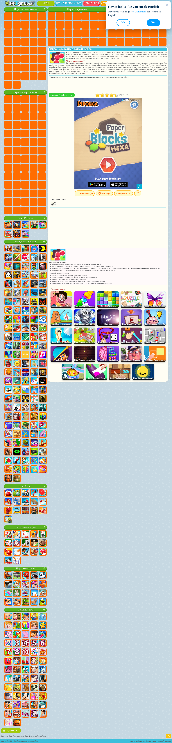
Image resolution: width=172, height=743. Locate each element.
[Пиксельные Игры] (8, 319)
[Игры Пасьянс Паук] (43, 534)
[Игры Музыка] (43, 355)
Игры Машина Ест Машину (8, 50)
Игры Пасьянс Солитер (112, 33)
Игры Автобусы (42, 50)
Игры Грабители (42, 42)
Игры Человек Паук (33, 133)
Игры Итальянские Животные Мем (17, 210)
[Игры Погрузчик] (17, 275)
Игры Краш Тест (33, 76)
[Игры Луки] (25, 275)
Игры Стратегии (25, 16)
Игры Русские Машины (25, 50)
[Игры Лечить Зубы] (17, 714)
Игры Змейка (120, 42)
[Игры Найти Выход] (17, 266)
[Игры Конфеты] (17, 634)
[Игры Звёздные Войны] (25, 337)
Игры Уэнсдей (17, 185)
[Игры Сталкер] (25, 399)
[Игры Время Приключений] (25, 678)
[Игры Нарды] (8, 552)
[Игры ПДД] (34, 266)
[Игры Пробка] (17, 469)
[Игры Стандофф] (8, 452)
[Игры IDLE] (25, 461)
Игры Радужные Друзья (8, 176)
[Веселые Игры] (17, 723)
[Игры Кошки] (17, 602)
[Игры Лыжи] (17, 502)
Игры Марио (25, 133)
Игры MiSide (33, 202)
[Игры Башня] (43, 390)
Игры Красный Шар (25, 108)
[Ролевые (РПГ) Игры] (8, 257)
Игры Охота (33, 59)
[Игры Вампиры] (17, 416)
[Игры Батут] (17, 511)
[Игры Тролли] (8, 670)
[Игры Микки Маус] (25, 696)
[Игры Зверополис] (17, 670)
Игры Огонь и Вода (68, 16)
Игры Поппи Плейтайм (33, 210)
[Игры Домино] (17, 543)
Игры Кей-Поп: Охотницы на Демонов (42, 210)
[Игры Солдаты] (25, 328)
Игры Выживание (33, 42)
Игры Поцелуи (94, 25)
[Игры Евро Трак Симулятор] (25, 363)
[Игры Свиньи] (17, 575)
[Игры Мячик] (8, 372)
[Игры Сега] (17, 337)
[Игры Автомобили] (17, 249)
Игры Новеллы (60, 33)
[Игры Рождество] (17, 625)
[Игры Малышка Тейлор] (17, 661)
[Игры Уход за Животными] (25, 584)
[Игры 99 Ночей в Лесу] (17, 225)
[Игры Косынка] (34, 534)
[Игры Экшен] (8, 249)
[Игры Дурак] (8, 534)
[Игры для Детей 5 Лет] (34, 643)
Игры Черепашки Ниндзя (25, 142)
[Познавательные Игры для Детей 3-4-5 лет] (34, 617)
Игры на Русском (120, 33)
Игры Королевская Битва (8, 25)
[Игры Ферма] (34, 337)
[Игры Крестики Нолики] (17, 561)
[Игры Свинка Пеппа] (25, 634)
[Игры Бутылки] (17, 461)
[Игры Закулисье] (43, 399)
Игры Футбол (17, 16)
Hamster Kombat (17, 193)
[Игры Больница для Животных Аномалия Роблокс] (17, 234)
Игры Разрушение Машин (8, 85)
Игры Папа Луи (102, 25)
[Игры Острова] (25, 425)
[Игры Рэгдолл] (25, 434)
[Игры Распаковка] (43, 469)
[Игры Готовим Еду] (34, 705)
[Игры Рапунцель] (34, 625)
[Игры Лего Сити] (43, 293)
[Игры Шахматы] (34, 543)
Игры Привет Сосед (33, 168)
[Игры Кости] (43, 552)
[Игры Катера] (17, 328)
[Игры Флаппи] (8, 390)
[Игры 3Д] (43, 319)
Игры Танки (33, 16)
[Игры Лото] (34, 552)
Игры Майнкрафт (17, 25)
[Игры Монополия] (8, 561)
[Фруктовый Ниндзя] (17, 257)
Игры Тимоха (17, 202)
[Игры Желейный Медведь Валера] (8, 661)
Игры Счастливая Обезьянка (42, 142)
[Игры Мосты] (43, 443)
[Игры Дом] (25, 705)
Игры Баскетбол (154, 42)
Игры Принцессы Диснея (102, 33)
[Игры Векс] (17, 408)
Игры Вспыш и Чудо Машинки (33, 125)
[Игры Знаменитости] (8, 723)
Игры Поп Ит (137, 33)
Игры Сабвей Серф (25, 116)
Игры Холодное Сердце (68, 25)
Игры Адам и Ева (17, 142)
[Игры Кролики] (25, 593)
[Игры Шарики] (17, 319)
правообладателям (147, 741)
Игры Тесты (85, 16)
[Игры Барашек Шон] (17, 678)
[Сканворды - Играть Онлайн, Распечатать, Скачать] (34, 399)
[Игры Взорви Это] (34, 257)
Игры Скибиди (42, 185)
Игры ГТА (17, 50)
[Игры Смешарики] (43, 617)
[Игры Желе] (8, 469)
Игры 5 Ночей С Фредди (8, 108)
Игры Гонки (33, 33)
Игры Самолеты (17, 67)
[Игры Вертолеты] (25, 284)
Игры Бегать (17, 59)
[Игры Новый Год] (43, 337)
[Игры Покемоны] (8, 687)
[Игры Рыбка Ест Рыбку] (43, 425)
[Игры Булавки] (43, 461)
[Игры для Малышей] (8, 617)
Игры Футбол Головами (25, 67)
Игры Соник (42, 125)
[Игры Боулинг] (8, 493)
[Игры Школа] (17, 443)
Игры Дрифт (33, 50)
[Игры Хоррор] (43, 381)
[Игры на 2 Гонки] (34, 275)
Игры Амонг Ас (8, 159)
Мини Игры (154, 33)
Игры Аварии (33, 25)
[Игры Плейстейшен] (34, 408)
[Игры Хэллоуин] (43, 302)
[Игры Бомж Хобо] (17, 696)
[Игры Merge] (43, 416)
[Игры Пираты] (34, 328)
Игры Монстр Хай (94, 16)
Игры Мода (51, 42)
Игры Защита (162, 42)
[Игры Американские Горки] (17, 372)
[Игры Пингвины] (34, 593)
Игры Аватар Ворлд (25, 176)
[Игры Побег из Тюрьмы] (34, 434)
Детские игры (25, 610)
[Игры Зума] (34, 319)
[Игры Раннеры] (34, 372)
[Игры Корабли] (43, 284)
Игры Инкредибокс (8, 202)
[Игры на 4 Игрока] (25, 249)
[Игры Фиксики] (43, 661)
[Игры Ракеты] (17, 381)
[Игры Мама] (43, 714)
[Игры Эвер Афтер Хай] (34, 714)
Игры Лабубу (25, 210)
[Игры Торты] (8, 363)
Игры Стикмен (8, 33)
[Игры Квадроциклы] (17, 399)
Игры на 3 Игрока (137, 42)
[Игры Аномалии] (17, 452)
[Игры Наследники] (34, 678)
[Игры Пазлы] (43, 625)
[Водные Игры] (34, 469)
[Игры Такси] (8, 293)
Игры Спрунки (42, 193)
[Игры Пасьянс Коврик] (25, 543)
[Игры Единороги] (34, 584)
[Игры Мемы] (25, 416)
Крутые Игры (146, 42)
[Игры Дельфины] (8, 593)
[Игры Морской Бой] (8, 302)
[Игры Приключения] (43, 275)
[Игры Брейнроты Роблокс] (8, 234)
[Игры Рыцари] (34, 416)
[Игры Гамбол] (25, 670)
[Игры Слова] (17, 390)
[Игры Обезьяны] (43, 593)
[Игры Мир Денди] (43, 225)
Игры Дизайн (68, 42)
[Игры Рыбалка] (34, 310)
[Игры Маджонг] (17, 534)
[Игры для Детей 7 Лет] (8, 652)
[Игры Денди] (43, 372)
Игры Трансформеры (33, 193)
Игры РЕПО (8, 210)
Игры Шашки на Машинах (17, 85)
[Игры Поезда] (17, 293)
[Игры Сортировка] (8, 425)
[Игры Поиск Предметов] (17, 346)
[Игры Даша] (34, 634)
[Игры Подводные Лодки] (34, 293)
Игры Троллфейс (33, 108)
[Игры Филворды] (43, 363)
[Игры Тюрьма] (8, 478)
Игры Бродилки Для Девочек (102, 16)
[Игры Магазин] (34, 696)
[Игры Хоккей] (25, 502)
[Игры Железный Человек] (43, 687)
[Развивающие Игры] (25, 617)
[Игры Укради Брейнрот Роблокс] (34, 225)
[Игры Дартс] (25, 511)
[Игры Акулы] (34, 575)
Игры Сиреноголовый (42, 150)
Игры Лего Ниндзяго (42, 99)
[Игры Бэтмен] (43, 678)
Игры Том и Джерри (8, 150)
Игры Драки (25, 33)
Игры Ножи (129, 33)
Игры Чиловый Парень (25, 202)
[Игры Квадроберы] (34, 511)
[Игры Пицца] (43, 696)
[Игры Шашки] (43, 543)
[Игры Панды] (43, 575)
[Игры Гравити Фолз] (34, 670)
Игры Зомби (42, 16)
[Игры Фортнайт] (25, 302)
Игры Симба (33, 176)
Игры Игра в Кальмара (25, 159)
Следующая (121, 193)
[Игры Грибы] (17, 478)
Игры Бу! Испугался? (42, 202)
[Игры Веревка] (34, 461)
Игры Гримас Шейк (8, 193)
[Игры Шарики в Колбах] (17, 425)
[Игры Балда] (25, 408)
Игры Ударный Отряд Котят (17, 133)
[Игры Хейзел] (8, 625)
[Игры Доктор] (17, 302)
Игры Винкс (94, 42)
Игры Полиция (17, 42)
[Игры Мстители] (8, 696)
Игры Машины (25, 25)
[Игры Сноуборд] (8, 502)
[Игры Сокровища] (34, 355)
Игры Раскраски (51, 25)
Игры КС (17, 76)
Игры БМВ (25, 76)
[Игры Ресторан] (8, 705)
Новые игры (91, 3)
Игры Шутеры (8, 59)
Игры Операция (85, 33)
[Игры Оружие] (8, 337)
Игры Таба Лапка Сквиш (102, 42)
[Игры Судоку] (17, 552)
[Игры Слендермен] (43, 266)
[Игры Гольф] (17, 493)
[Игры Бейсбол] (8, 519)
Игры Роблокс (25, 218)
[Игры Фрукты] (8, 461)
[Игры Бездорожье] (34, 284)
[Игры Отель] (25, 452)
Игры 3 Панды (17, 125)
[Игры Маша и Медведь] (17, 617)
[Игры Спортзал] (43, 511)
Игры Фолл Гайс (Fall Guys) (33, 150)
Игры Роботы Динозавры (25, 42)
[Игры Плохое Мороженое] (8, 275)
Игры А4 (33, 159)
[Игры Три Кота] (43, 652)
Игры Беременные (51, 33)
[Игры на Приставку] (34, 443)
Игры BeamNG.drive (42, 76)
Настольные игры (25, 527)
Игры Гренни (8, 168)
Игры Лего (17, 116)
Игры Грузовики (17, 33)
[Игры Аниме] (43, 705)
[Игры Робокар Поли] (43, 670)
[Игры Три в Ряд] (8, 346)
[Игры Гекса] (8, 443)
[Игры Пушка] (8, 399)
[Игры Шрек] (17, 687)
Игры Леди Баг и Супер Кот (42, 108)
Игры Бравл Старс (17, 159)
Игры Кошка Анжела (60, 25)
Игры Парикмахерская (85, 25)
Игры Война (42, 67)
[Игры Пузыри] (43, 634)
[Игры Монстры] (8, 381)
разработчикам (164, 741)
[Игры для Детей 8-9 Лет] (17, 652)
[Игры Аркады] (43, 249)
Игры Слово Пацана (8, 185)
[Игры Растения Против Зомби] (17, 355)
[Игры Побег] (43, 257)
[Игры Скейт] (34, 502)
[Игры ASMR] (43, 434)
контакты (134, 741)
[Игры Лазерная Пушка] (43, 328)
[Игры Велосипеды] (34, 493)
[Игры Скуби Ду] (25, 687)
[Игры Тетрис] (8, 355)
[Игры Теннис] (43, 493)
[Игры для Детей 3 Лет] (17, 643)
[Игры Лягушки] (43, 602)
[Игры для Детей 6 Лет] (43, 643)
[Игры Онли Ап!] (8, 416)
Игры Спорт (25, 486)
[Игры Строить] (25, 443)
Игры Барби (77, 16)
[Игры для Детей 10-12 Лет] (25, 652)
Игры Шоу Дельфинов (8, 125)
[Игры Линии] (25, 346)
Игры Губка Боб (17, 99)
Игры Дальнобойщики (8, 76)
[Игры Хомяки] (8, 602)
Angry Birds (33, 116)
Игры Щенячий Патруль (25, 99)
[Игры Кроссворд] (25, 310)
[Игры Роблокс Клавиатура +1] (25, 234)
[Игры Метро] (25, 319)
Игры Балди (42, 159)
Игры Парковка (8, 16)
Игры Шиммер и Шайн (33, 142)
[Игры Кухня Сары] (34, 661)
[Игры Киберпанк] (34, 302)
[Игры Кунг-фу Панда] (34, 687)
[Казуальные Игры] (8, 408)
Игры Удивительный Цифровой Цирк (25, 193)
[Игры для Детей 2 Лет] (8, 643)
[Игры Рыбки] (43, 584)
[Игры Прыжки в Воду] (43, 502)
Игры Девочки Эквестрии (60, 16)
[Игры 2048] (25, 355)
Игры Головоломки (129, 42)
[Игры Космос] (8, 284)
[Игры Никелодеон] (25, 266)
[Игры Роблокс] (8, 225)
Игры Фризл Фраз (42, 133)
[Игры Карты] (25, 534)
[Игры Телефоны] (34, 425)
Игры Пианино (85, 42)
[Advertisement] (108, 86)
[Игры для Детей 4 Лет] (25, 643)
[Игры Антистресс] (25, 381)
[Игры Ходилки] (34, 381)
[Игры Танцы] (17, 705)
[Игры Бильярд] (25, 493)
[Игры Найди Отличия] (25, 661)
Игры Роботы (8, 42)
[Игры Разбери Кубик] (17, 310)
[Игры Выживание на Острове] (43, 452)
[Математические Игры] (25, 625)
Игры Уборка (77, 42)
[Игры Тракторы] (43, 310)
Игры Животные (25, 568)
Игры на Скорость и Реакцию (162, 33)
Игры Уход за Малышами (60, 42)
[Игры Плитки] (8, 434)
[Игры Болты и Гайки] (17, 434)
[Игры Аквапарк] (8, 266)
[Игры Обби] (25, 225)
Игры (46, 3)
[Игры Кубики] (8, 310)
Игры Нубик (25, 168)
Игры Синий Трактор (25, 150)
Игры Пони (51, 16)
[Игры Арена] (17, 284)
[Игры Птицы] (8, 584)
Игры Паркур (8, 67)
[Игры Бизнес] (34, 363)
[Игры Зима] (25, 390)
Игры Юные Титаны (17, 150)
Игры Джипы (42, 59)
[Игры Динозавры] (25, 602)
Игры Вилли (8, 99)
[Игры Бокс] (8, 511)
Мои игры (106, 193)
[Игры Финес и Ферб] (8, 678)
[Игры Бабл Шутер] (34, 390)
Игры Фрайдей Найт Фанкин (33, 185)
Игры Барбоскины (8, 133)
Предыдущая (86, 193)
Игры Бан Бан (25, 185)
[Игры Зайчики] (17, 593)
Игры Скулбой (42, 168)
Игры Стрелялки (25, 59)
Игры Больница (68, 33)
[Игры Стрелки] (25, 469)
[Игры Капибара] (34, 602)
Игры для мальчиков (68, 3)
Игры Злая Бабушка (8, 116)
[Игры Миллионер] (25, 372)
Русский (10, 730)
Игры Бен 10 (8, 142)
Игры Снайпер (42, 33)
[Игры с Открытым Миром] (43, 346)
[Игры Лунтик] (8, 634)
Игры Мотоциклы (42, 25)
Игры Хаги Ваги (17, 168)
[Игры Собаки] (17, 584)
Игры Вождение (33, 67)
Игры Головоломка (42, 176)
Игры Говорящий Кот (33, 99)
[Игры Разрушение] (17, 363)
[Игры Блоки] (34, 346)
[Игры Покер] (8, 543)
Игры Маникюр (77, 33)
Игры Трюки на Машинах (112, 42)
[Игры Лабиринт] (43, 408)
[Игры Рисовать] (34, 652)
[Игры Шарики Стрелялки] (34, 249)
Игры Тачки (25, 125)
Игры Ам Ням (42, 116)
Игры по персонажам (25, 92)
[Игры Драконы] (25, 575)
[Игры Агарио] (25, 257)
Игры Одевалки (77, 25)
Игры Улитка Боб (17, 108)
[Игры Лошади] (8, 575)
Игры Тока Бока (17, 176)
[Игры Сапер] (25, 552)
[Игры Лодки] (25, 293)
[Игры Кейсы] (34, 452)
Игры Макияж (94, 33)
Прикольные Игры (146, 33)
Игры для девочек (77, 9)
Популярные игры (25, 242)
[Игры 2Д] (8, 328)
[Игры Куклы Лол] (25, 714)
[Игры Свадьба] (8, 714)
